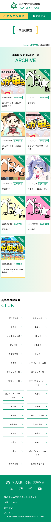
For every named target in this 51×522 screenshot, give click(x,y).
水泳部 (13, 327)
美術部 (37, 393)
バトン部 (37, 336)
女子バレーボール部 (37, 363)
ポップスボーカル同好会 (37, 453)
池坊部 (13, 406)
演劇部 (13, 433)
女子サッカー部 (13, 372)
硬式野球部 (13, 318)
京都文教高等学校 (30, 5)
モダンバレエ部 (37, 415)
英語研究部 (37, 424)
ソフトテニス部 (13, 336)
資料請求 (40, 16)
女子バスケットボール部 (37, 383)
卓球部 (37, 354)
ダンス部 (13, 345)
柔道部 (37, 327)
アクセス (8, 512)
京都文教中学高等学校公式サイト (20, 497)
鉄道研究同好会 (37, 464)
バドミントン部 (13, 381)
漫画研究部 (13, 354)
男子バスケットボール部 (13, 395)
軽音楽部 (13, 424)
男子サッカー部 (37, 372)
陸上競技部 (37, 318)
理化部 (13, 451)
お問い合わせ (10, 502)
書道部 (13, 415)
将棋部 (37, 433)
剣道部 (13, 363)
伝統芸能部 (13, 464)
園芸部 (37, 442)
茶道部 (37, 406)
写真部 (13, 442)
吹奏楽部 (37, 345)
